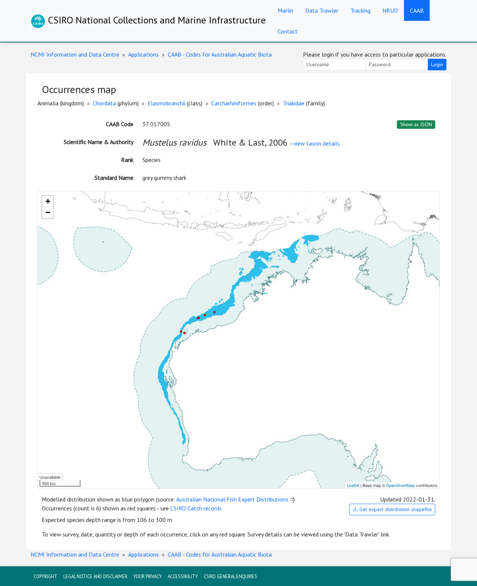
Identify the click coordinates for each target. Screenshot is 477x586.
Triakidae (293, 103)
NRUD (390, 10)
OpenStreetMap (400, 485)
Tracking (360, 10)
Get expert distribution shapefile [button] (395, 509)
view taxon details (316, 143)
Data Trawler (321, 10)
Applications (143, 54)
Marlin (285, 10)
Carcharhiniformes (233, 103)
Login (437, 64)
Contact (288, 31)
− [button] (47, 212)
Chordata (104, 103)
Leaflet (353, 485)
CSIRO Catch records (196, 508)
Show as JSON (416, 124)
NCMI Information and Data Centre (75, 54)
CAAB (417, 10)
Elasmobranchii (166, 103)
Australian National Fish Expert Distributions (232, 499)
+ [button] (47, 201)
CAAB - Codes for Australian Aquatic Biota (220, 54)
